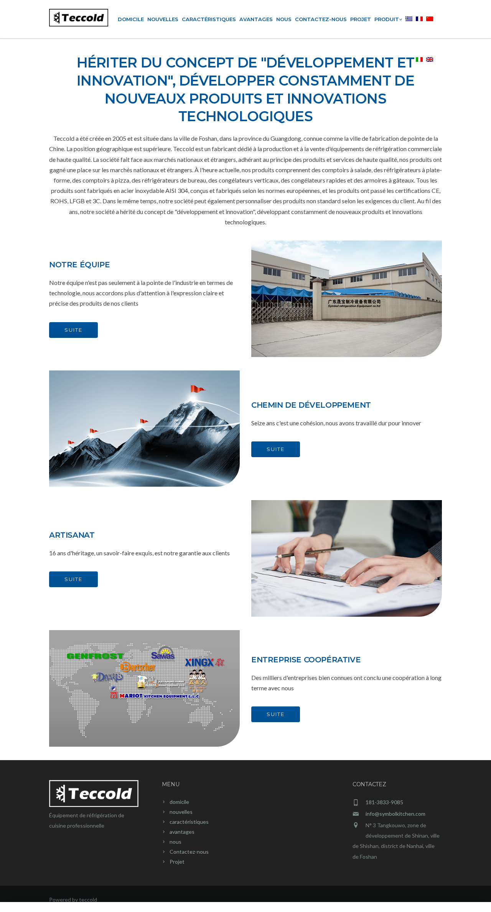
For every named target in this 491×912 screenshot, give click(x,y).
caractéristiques (209, 19)
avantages (256, 19)
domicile (131, 19)
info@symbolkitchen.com (395, 813)
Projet (360, 19)
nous (284, 19)
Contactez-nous (321, 19)
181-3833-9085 (384, 802)
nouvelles (162, 19)
